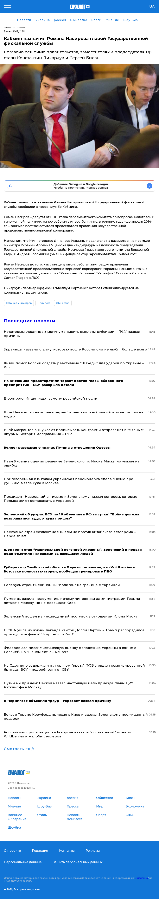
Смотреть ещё (19, 749)
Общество (62, 303)
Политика (44, 303)
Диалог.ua (141, 878)
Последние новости (29, 320)
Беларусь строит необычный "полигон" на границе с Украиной (62, 585)
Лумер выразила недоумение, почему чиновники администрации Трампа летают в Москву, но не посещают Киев (72, 601)
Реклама (93, 850)
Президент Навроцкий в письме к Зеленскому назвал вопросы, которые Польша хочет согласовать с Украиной (70, 499)
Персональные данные (23, 862)
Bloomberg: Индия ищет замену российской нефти (50, 398)
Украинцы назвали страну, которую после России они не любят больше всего (75, 349)
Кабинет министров (19, 303)
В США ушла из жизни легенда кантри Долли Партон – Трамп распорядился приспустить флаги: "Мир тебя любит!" (74, 632)
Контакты (67, 850)
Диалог (8, 27)
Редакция (40, 850)
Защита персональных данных (78, 862)
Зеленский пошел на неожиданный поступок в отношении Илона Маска (70, 616)
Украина (21, 27)
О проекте (12, 850)
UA (152, 6)
